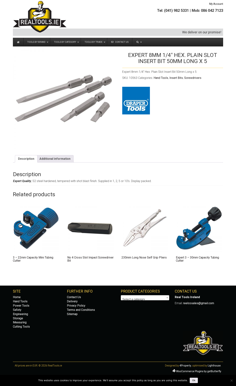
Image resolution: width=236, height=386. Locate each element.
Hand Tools (161, 78)
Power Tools (21, 305)
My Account (216, 3)
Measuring (20, 322)
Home (17, 297)
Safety (17, 310)
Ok (193, 380)
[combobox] (145, 297)
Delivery (72, 301)
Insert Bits (176, 78)
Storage (18, 318)
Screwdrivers (192, 78)
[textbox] (145, 299)
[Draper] (136, 100)
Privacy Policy (76, 305)
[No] (231, 380)
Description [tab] (26, 158)
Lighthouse (214, 365)
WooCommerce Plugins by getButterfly (198, 371)
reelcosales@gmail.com (198, 303)
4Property (185, 365)
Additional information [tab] (54, 158)
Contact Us (74, 297)
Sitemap (72, 314)
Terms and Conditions (81, 310)
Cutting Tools (21, 326)
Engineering (20, 314)
